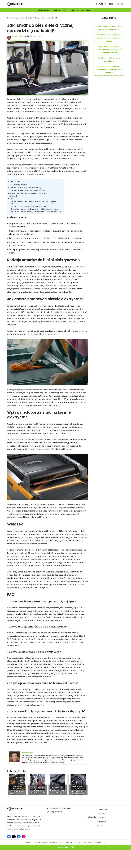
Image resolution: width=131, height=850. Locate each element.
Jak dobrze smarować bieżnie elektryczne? (28, 190)
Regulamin (28, 842)
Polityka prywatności (40, 842)
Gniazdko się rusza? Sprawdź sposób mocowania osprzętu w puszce (109, 38)
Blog (111, 4)
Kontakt (119, 4)
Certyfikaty (101, 4)
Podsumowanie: (20, 185)
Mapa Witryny (88, 842)
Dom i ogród (87, 10)
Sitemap (98, 842)
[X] (14, 836)
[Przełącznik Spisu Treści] (60, 182)
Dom (9, 18)
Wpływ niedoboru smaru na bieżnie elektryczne (29, 193)
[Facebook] (9, 836)
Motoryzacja (101, 822)
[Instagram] (24, 836)
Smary (14, 18)
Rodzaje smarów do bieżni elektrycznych (26, 187)
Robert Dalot (17, 36)
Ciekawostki (101, 813)
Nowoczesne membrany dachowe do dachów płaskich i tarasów (109, 69)
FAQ (11, 199)
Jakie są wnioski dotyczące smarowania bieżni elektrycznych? (38, 211)
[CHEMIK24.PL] (15, 4)
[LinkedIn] (19, 836)
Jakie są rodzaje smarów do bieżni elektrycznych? (33, 204)
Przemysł (100, 826)
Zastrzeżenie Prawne (56, 842)
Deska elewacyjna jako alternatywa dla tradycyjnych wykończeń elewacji (109, 49)
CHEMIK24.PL (62, 847)
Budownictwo (102, 809)
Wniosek (13, 196)
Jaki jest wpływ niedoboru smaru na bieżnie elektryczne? (36, 209)
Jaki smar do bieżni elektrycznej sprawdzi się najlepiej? (34, 201)
